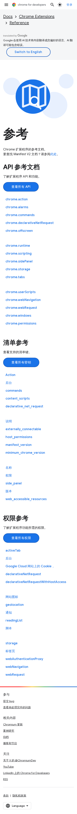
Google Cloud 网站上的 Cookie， (30, 566)
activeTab (13, 551)
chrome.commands (20, 215)
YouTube (8, 766)
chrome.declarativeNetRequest (30, 223)
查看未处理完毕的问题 (17, 707)
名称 (9, 468)
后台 (9, 383)
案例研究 (8, 730)
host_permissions (19, 437)
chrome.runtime (18, 246)
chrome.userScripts (21, 292)
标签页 (10, 651)
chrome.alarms (17, 207)
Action (10, 375)
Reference (19, 22)
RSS (5, 779)
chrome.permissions (21, 323)
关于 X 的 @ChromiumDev (19, 760)
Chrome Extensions (36, 16)
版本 (9, 491)
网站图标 (12, 597)
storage (12, 643)
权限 (9, 476)
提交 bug (8, 701)
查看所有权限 (21, 538)
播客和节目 (10, 743)
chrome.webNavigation (23, 300)
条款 (6, 795)
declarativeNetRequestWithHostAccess (36, 582)
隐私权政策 (19, 795)
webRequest (15, 675)
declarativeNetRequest (23, 574)
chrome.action (17, 199)
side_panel (14, 483)
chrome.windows (18, 316)
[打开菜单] (6, 4)
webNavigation (17, 667)
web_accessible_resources (26, 499)
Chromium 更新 (13, 724)
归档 (6, 737)
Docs (8, 16)
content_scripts (18, 399)
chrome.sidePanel (19, 261)
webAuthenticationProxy (24, 659)
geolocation (15, 605)
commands (14, 391)
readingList (14, 620)
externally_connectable (23, 429)
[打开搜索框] (52, 4)
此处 (53, 154)
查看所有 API (20, 187)
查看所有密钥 (21, 362)
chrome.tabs (15, 277)
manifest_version (19, 445)
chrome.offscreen (19, 231)
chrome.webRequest (21, 308)
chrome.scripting (19, 254)
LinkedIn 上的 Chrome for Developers (26, 773)
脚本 (9, 628)
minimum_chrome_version (25, 453)
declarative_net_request (24, 406)
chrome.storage (18, 269)
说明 (9, 421)
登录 (69, 4)
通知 (9, 613)
